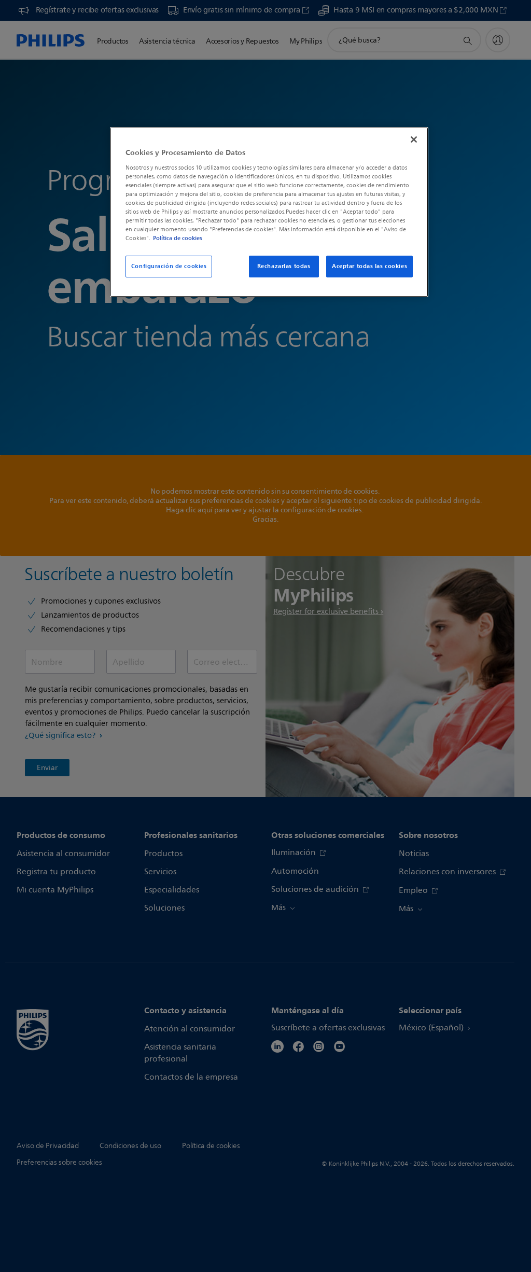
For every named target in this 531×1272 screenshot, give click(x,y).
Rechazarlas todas (284, 266)
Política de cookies (177, 238)
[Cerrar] (413, 139)
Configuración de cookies (169, 266)
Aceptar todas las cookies (369, 266)
